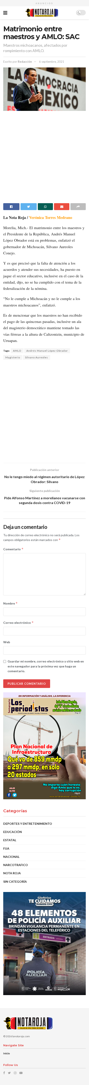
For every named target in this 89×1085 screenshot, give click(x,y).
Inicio (6, 1053)
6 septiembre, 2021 (51, 61)
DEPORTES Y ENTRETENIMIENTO (27, 823)
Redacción (25, 61)
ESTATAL (9, 840)
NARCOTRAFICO (15, 865)
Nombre (10, 603)
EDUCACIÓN (12, 832)
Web (6, 642)
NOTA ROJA (12, 873)
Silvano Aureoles (36, 357)
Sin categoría (15, 881)
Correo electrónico (18, 623)
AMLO (17, 350)
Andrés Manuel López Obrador (47, 350)
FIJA (6, 848)
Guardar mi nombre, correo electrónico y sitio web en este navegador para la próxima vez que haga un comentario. (46, 666)
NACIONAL (11, 856)
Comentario (13, 549)
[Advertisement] (44, 158)
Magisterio (12, 357)
